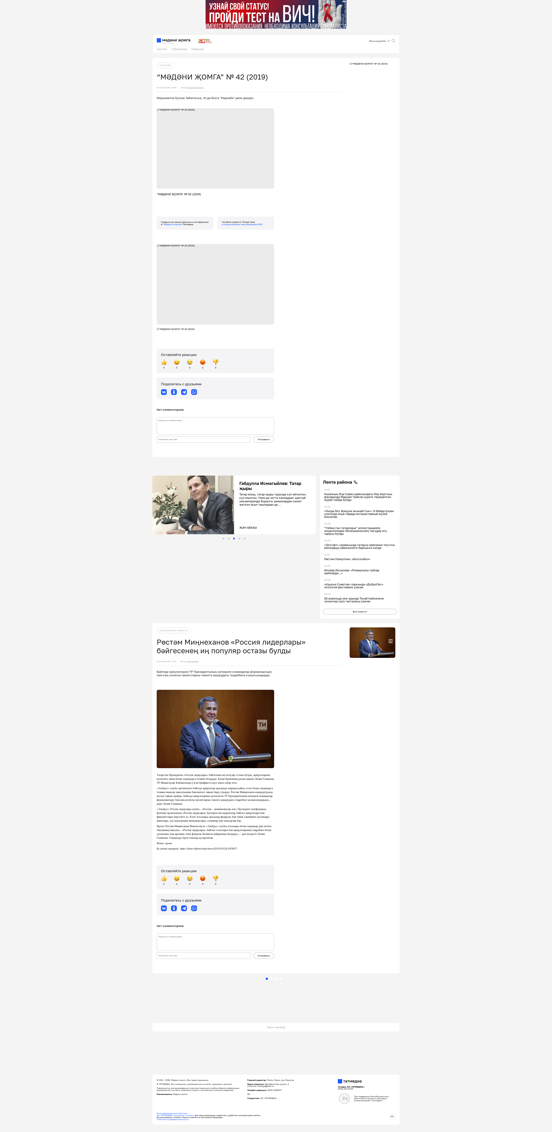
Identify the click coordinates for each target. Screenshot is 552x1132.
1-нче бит (165, 65)
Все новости (360, 611)
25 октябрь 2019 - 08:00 (166, 88)
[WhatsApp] (194, 392)
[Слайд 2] (229, 538)
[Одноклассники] (174, 392)
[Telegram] (184, 392)
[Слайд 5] (245, 538)
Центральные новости (174, 630)
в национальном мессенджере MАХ (242, 224)
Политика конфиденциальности (173, 1119)
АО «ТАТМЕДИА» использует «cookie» (175, 1115)
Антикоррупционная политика (172, 1113)
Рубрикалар (179, 49)
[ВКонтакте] (164, 392)
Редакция (197, 49)
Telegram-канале (172, 224)
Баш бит (162, 49)
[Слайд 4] (239, 538)
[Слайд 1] (223, 538)
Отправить (264, 439)
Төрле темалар (276, 1027)
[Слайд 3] (234, 538)
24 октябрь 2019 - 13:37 (166, 661)
